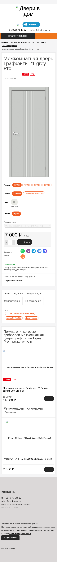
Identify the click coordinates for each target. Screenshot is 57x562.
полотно (17, 194)
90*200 (47, 185)
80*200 (37, 185)
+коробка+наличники (34, 194)
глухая (16, 214)
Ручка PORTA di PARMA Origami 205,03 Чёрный (27, 459)
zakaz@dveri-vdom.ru (40, 30)
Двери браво (31, 318)
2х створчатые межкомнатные (20, 313)
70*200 (27, 185)
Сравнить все (10, 412)
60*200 (17, 185)
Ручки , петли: (10, 222)
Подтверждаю (10, 538)
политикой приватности (20, 533)
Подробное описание (13, 280)
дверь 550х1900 (14, 318)
